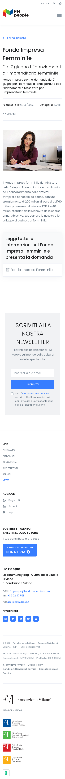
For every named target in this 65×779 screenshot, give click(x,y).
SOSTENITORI (10, 468)
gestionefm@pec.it (18, 601)
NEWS (6, 480)
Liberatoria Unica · (49, 668)
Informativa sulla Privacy (35, 393)
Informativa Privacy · (15, 664)
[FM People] (16, 15)
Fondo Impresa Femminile (31, 269)
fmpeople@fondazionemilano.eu (30, 591)
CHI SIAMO (9, 450)
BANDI (57, 105)
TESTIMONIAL (10, 462)
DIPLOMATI (9, 456)
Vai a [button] (43, 3)
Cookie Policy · (36, 664)
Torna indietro (16, 38)
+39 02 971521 (16, 595)
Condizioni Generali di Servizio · (20, 668)
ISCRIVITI (33, 384)
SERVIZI (7, 474)
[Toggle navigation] (59, 15)
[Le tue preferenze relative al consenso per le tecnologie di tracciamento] (6, 773)
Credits (7, 673)
